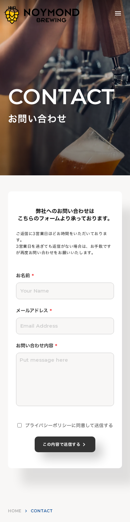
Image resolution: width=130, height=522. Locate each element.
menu (118, 13)
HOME (14, 510)
